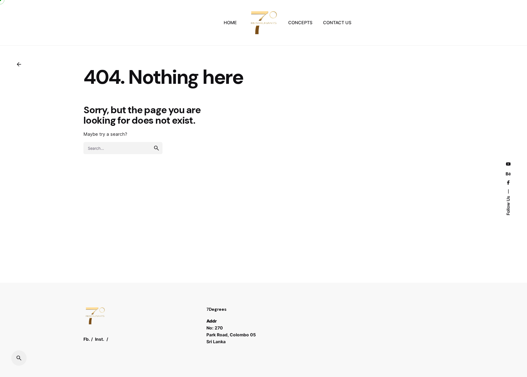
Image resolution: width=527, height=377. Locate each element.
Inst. (99, 339)
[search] (156, 148)
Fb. (86, 339)
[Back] (19, 64)
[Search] (19, 358)
